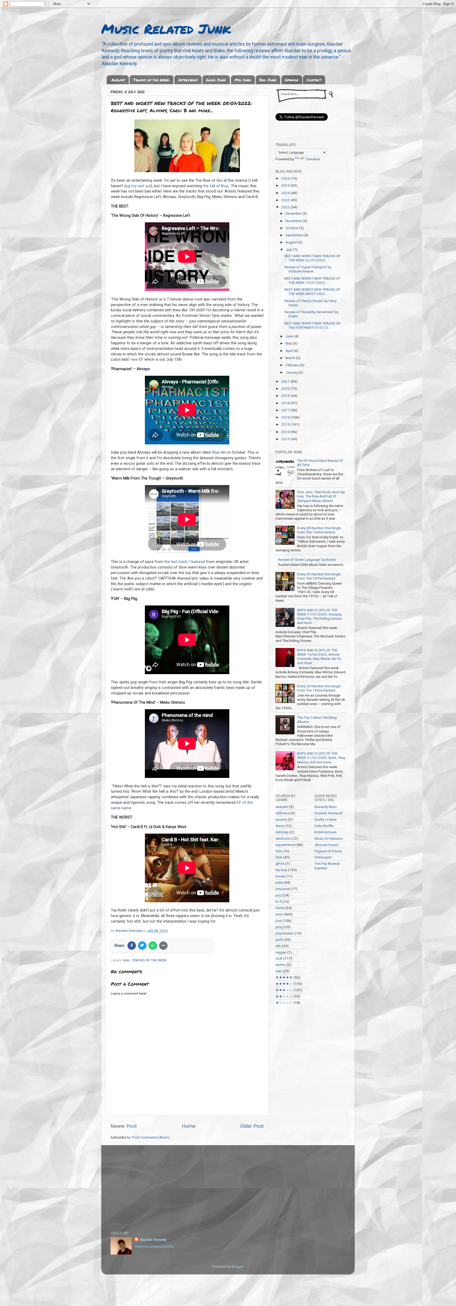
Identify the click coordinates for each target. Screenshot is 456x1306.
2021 (286, 381)
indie (279, 882)
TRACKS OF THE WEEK (149, 960)
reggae (281, 952)
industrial (283, 889)
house (280, 876)
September (294, 235)
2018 (286, 403)
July (289, 249)
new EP (137, 359)
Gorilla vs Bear (325, 819)
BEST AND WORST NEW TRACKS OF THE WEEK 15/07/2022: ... (312, 280)
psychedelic (285, 933)
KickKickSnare (325, 832)
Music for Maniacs (329, 838)
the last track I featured (184, 561)
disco (280, 826)
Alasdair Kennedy (153, 1239)
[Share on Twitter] (142, 945)
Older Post (252, 1126)
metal (280, 908)
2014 (286, 432)
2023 (286, 200)
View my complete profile (154, 1246)
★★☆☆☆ (284, 996)
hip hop (281, 870)
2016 (286, 417)
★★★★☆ (284, 983)
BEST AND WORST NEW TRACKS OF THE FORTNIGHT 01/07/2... (312, 325)
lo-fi (279, 901)
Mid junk (243, 79)
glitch (280, 863)
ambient (282, 807)
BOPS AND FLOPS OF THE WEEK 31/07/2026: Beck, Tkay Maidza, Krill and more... (321, 757)
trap (279, 971)
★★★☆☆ (284, 990)
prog (279, 927)
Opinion (291, 79)
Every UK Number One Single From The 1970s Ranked (319, 576)
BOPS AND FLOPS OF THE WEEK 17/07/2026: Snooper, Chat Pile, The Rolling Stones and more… (319, 616)
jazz (279, 895)
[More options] (163, 945)
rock (279, 958)
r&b (278, 946)
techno (281, 964)
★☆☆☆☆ (284, 1002)
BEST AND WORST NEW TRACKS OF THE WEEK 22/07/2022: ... (312, 258)
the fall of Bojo (216, 186)
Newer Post (124, 1126)
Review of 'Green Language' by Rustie (307, 559)
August (292, 242)
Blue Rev (219, 452)
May (289, 343)
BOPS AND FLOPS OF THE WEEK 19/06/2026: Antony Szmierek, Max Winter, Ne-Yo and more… (319, 656)
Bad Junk (267, 79)
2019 (286, 395)
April (289, 351)
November (294, 221)
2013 (286, 439)
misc (126, 960)
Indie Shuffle (324, 826)
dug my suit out (137, 186)
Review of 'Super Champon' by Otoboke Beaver (307, 269)
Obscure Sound (326, 845)
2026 (286, 178)
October (292, 228)
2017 (286, 410)
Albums (118, 79)
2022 (286, 207)
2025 (286, 185)
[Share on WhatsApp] (153, 945)
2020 (286, 388)
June (290, 336)
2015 (286, 424)
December (294, 213)
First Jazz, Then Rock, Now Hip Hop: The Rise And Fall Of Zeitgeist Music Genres (321, 496)
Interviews (188, 79)
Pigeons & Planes (328, 851)
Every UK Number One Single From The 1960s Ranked (319, 530)
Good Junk (216, 79)
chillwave (283, 813)
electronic (283, 838)
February (293, 365)
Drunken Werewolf (329, 813)
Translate (312, 159)
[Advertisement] (228, 1185)
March (291, 358)
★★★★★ (284, 977)
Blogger (237, 1266)
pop (279, 920)
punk (279, 939)
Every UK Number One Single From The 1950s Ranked (319, 688)
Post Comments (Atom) (151, 1137)
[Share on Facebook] (131, 945)
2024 (286, 193)
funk (279, 857)
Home (188, 1126)
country (281, 819)
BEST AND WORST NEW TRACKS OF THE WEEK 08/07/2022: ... (312, 291)
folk (279, 851)
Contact (314, 79)
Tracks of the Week (151, 79)
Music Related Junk (166, 28)
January (292, 372)
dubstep (282, 832)
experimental (286, 845)
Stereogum (323, 857)
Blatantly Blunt (326, 807)
